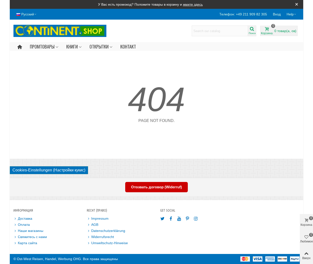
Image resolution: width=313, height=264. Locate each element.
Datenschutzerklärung (108, 231)
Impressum (100, 218)
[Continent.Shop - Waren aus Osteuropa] (59, 31)
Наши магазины (30, 231)
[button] (292, 14)
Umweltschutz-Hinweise (109, 243)
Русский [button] (27, 14)
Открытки (99, 46)
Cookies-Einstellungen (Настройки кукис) (48, 170)
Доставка (25, 218)
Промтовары (42, 46)
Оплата (24, 225)
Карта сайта (27, 243)
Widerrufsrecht (102, 237)
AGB (94, 225)
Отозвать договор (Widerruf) (156, 187)
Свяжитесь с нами (32, 237)
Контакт (128, 46)
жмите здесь (193, 4)
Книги (72, 46)
